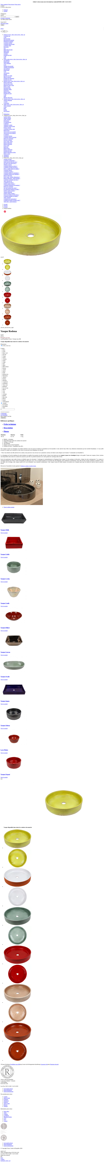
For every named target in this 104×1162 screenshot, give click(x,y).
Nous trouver (11, 4)
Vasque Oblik (5, 530)
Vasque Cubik (5, 554)
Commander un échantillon (4, 414)
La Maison (6, 1115)
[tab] (53, 34)
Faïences (6, 1102)
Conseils (6, 1114)
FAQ (5, 1119)
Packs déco (6, 1111)
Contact (5, 1121)
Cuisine (5, 1096)
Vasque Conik (5, 603)
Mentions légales (8, 1117)
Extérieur (6, 1099)
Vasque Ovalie (5, 676)
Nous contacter (4, 4)
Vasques (6, 1106)
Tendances (6, 1100)
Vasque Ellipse (5, 627)
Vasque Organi (5, 774)
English (5, 11)
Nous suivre (18, 4)
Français (6, 9)
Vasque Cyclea (5, 579)
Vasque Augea (5, 701)
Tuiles (5, 1112)
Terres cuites (7, 1103)
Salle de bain (7, 1098)
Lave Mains (4, 750)
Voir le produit (4, 532)
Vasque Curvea (5, 652)
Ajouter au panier (5, 412)
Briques (5, 1105)
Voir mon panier (4, 23)
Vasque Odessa (5, 725)
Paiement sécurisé (54, 1064)
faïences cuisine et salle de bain (28, 466)
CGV (5, 1118)
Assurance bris (44, 1064)
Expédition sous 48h (15, 1064)
